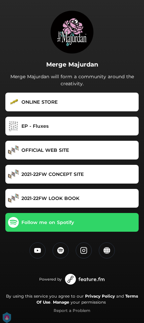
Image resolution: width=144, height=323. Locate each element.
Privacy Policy (100, 296)
